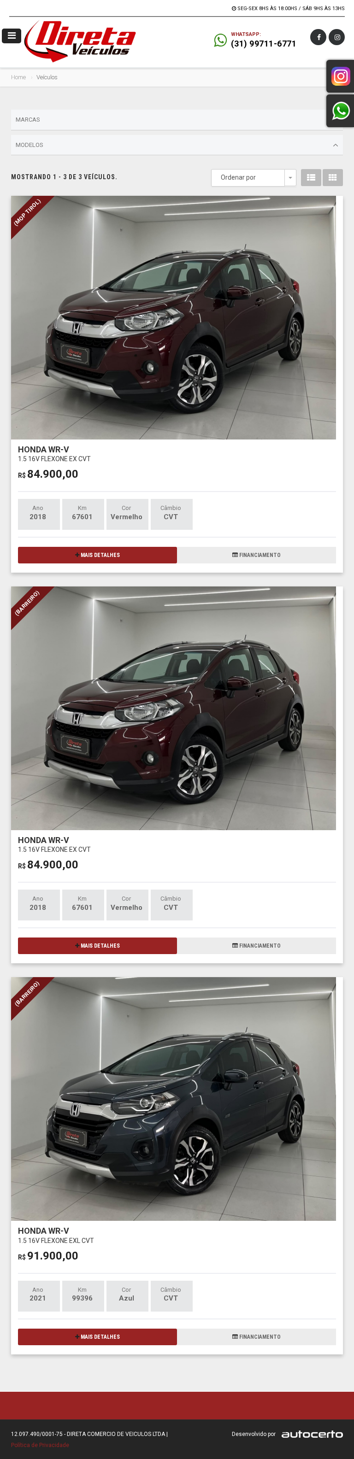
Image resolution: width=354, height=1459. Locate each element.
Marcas (28, 119)
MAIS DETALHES (99, 555)
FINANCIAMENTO (259, 555)
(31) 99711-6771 (264, 43)
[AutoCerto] (310, 1434)
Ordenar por (238, 177)
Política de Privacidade (40, 1445)
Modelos (29, 144)
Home (18, 77)
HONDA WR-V (54, 454)
